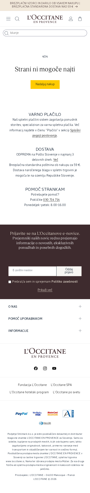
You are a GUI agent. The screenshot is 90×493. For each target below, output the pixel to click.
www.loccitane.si (15, 461)
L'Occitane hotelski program (29, 392)
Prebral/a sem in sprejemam (45, 281)
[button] (8, 19)
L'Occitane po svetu (66, 392)
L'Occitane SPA (61, 385)
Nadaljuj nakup (45, 84)
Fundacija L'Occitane (32, 385)
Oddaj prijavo (69, 271)
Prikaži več (45, 290)
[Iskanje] (6, 33)
